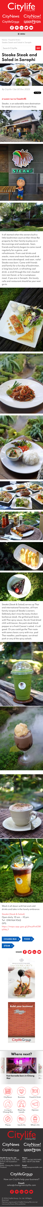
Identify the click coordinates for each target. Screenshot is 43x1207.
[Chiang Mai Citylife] (21, 7)
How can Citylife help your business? (21, 1179)
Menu (22, 34)
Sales (31, 1162)
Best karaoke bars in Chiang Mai (21, 1070)
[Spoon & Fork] (32, 22)
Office (31, 1160)
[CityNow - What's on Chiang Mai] (32, 16)
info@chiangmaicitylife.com (32, 1167)
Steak (7, 945)
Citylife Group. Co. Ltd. (16, 1198)
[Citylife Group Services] (10, 22)
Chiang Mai (10, 939)
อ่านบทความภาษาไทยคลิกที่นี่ (14, 98)
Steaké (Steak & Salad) (13, 914)
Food (27, 939)
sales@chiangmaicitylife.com (21, 1184)
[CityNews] (10, 16)
